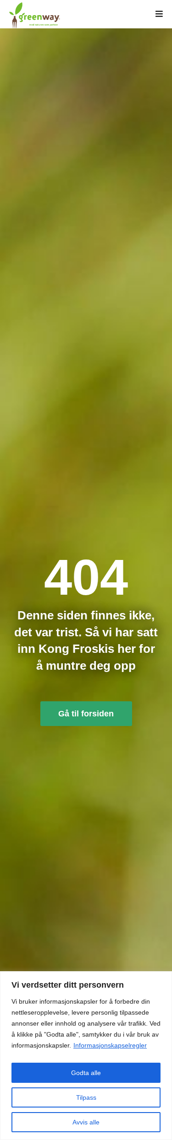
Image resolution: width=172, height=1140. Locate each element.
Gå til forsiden (86, 713)
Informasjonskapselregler (110, 1045)
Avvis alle (86, 1122)
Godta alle (86, 1072)
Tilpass (86, 1097)
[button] (159, 14)
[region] (86, 1055)
